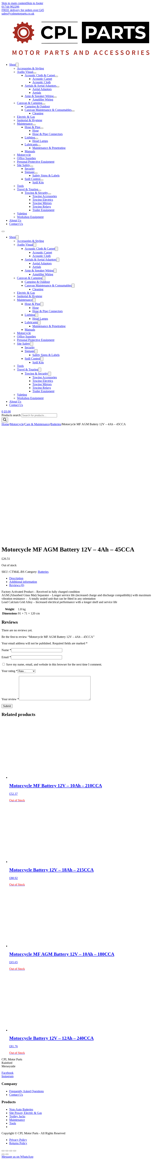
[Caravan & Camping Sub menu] (43, 104)
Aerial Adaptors (42, 89)
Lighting (30, 137)
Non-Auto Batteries (21, 1109)
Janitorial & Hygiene (29, 120)
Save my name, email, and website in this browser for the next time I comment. (54, 664)
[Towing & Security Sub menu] (49, 193)
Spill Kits (38, 182)
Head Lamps (40, 141)
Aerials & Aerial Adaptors (40, 85)
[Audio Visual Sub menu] (34, 72)
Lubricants (31, 144)
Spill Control (32, 179)
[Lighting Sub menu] (36, 138)
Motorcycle (24, 154)
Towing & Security (36, 192)
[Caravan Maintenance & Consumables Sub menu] (73, 110)
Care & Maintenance (37, 424)
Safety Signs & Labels (46, 175)
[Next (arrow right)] (6, 1154)
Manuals (30, 151)
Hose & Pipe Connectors (47, 134)
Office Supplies (26, 158)
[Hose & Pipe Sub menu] (41, 128)
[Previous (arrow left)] (3, 1154)
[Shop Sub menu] (17, 65)
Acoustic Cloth (41, 82)
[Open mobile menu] (3, 231)
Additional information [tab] (23, 581)
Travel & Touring (27, 189)
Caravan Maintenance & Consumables (48, 109)
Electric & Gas (26, 116)
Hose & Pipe (32, 127)
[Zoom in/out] (3, 1150)
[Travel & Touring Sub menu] (39, 190)
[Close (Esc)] (14, 1150)
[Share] (10, 1150)
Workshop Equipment (30, 217)
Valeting (22, 213)
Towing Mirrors (42, 203)
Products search (11, 415)
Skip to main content (14, 3)
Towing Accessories (44, 196)
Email (6, 657)
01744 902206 (10, 6)
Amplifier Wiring (42, 99)
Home (5, 424)
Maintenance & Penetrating (49, 147)
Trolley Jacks (17, 1116)
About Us (15, 220)
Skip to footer (35, 3)
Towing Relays (41, 206)
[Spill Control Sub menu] (41, 180)
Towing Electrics (42, 199)
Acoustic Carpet (42, 78)
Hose (35, 130)
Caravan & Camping (29, 103)
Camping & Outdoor (37, 106)
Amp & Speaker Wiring (39, 96)
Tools (20, 185)
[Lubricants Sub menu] (39, 145)
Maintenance (25, 123)
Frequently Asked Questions (26, 1091)
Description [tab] (16, 578)
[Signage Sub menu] (36, 173)
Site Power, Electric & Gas (25, 1113)
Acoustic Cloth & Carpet (40, 75)
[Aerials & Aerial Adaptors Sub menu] (57, 86)
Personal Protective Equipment (35, 161)
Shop (12, 64)
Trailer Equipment (43, 210)
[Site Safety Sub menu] (31, 166)
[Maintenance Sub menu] (34, 124)
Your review (10, 699)
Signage (29, 172)
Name (6, 650)
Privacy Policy (18, 1139)
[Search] (5, 420)
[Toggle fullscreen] (6, 1150)
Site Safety (23, 165)
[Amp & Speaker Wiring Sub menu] (55, 97)
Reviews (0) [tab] (16, 585)
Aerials (36, 92)
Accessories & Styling (30, 68)
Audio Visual (25, 71)
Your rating (10, 671)
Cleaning (37, 113)
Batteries (55, 424)
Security (30, 168)
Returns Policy (18, 1143)
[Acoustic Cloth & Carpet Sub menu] (56, 76)
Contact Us (16, 223)
